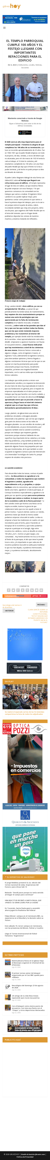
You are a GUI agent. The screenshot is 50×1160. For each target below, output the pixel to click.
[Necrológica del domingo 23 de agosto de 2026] (8, 987)
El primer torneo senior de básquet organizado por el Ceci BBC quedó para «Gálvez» (28, 975)
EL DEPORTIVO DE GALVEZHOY (21, 877)
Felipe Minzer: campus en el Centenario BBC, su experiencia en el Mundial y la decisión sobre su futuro (24, 918)
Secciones (25, 68)
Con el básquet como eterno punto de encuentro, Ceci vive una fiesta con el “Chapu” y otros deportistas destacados (28, 1008)
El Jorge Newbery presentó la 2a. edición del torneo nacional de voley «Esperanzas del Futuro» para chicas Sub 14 (22, 885)
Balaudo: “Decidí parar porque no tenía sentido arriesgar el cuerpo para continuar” (24, 893)
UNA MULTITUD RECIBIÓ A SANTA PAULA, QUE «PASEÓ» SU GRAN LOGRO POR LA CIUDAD (23, 901)
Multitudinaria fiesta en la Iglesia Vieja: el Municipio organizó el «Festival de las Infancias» (28, 963)
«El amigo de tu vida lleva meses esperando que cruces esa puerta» (26, 997)
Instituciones (23, 65)
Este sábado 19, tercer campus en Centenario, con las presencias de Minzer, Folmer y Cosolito (24, 927)
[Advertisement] (25, 1070)
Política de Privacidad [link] (25, 1157)
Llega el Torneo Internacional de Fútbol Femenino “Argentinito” (21, 935)
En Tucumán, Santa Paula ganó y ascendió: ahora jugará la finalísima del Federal (22, 909)
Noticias (38, 65)
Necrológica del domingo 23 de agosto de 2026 (27, 986)
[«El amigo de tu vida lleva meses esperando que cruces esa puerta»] (8, 997)
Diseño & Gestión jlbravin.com (33, 1154)
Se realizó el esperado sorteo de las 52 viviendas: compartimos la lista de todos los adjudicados (24, 713)
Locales (32, 65)
